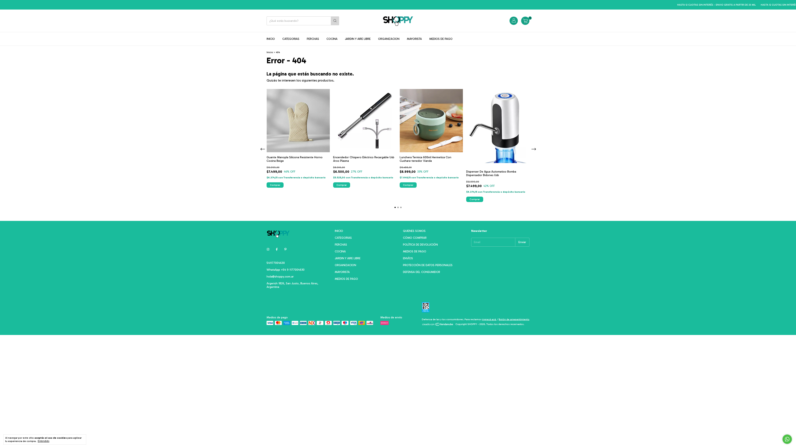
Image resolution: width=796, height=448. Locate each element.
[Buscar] (335, 20)
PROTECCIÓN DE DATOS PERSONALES (428, 265)
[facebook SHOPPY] (276, 249)
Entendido (43, 441)
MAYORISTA (414, 39)
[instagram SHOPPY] (268, 249)
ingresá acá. (489, 319)
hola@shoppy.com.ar (280, 276)
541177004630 (276, 263)
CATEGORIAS (290, 39)
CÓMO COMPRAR (415, 238)
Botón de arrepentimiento (514, 319)
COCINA (331, 39)
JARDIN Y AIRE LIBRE (358, 39)
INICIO (271, 39)
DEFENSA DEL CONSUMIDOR (421, 272)
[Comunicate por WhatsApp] (787, 439)
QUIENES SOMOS (414, 231)
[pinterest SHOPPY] (285, 249)
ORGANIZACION (388, 39)
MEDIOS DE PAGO (441, 39)
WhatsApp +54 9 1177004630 (286, 269)
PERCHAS (313, 39)
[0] (525, 21)
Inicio (270, 52)
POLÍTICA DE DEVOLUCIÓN (420, 244)
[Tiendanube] (438, 325)
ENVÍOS (408, 258)
